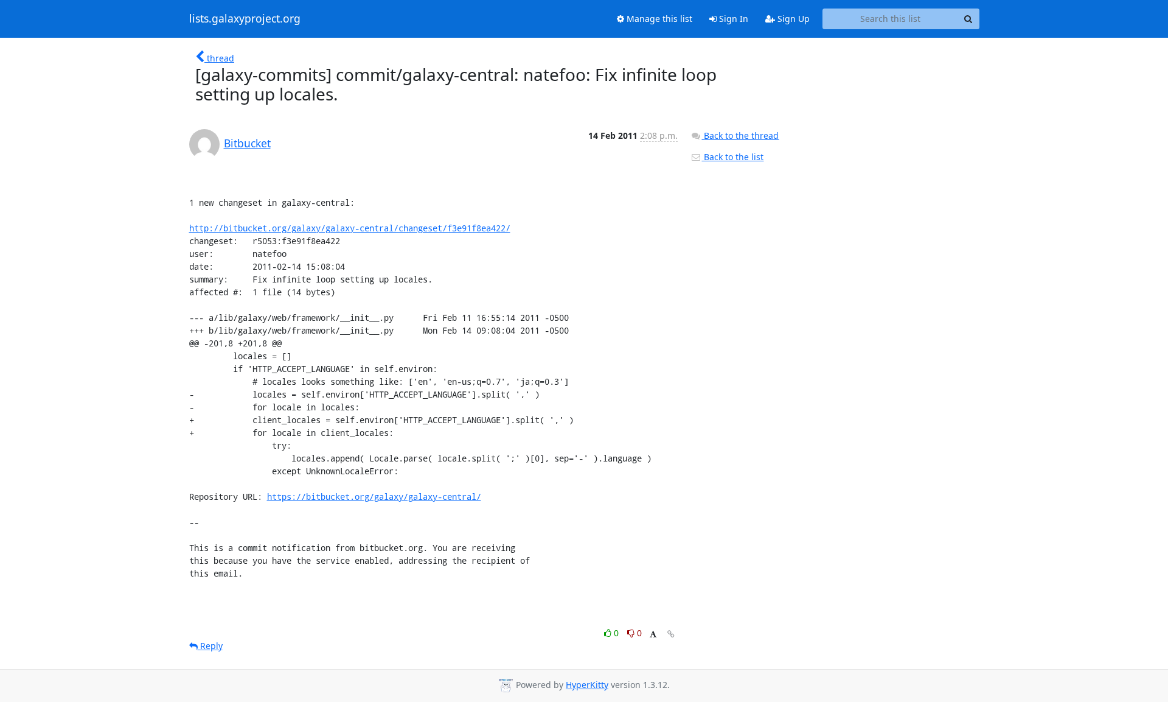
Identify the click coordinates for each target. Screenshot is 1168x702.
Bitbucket (247, 143)
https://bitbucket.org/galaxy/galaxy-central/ (374, 496)
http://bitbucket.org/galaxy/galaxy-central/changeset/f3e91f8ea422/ (349, 228)
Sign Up (792, 18)
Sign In (732, 18)
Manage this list (658, 18)
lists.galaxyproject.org (245, 19)
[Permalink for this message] (671, 634)
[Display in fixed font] (653, 635)
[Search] (968, 19)
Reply (210, 645)
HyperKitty (587, 684)
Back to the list (732, 157)
